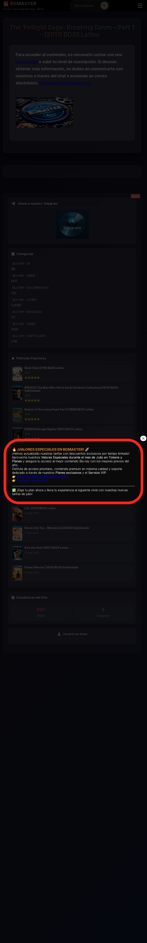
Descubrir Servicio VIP (32, 480)
